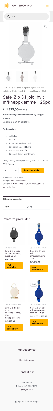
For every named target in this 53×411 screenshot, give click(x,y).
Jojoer (26, 88)
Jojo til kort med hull (19, 180)
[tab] (26, 199)
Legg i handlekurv (33, 170)
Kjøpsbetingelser (26, 360)
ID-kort (14, 184)
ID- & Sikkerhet (15, 88)
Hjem (5, 88)
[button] (45, 26)
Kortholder (22, 184)
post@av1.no (27, 390)
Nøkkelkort (31, 184)
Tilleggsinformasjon (12, 199)
